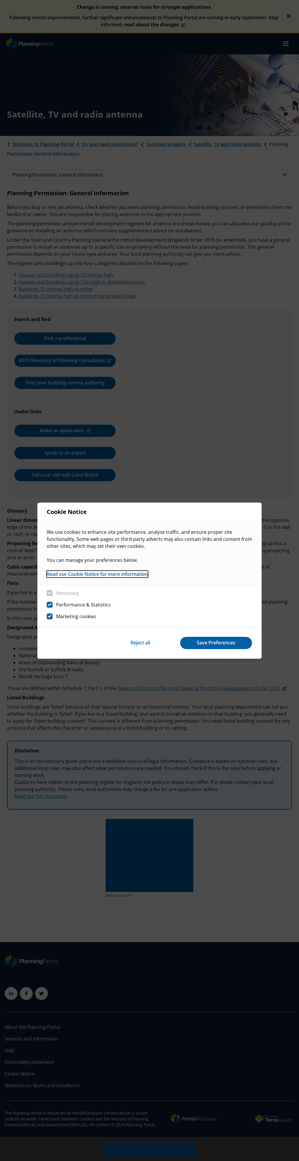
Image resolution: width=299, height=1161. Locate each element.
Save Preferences (216, 642)
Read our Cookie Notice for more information (97, 574)
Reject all (140, 642)
